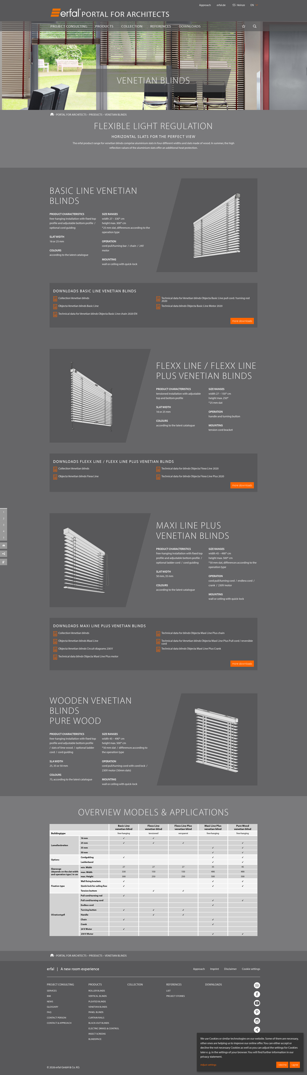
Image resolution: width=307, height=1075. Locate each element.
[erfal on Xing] (257, 1030)
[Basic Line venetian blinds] (3, 512)
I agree (294, 1064)
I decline (282, 1064)
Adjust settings (208, 1064)
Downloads (213, 984)
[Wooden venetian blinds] (3, 531)
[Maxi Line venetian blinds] (3, 525)
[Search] (254, 26)
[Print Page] (3, 545)
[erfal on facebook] (257, 994)
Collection (135, 984)
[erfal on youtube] (257, 1003)
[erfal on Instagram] (257, 1021)
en (252, 5)
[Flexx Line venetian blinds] (3, 518)
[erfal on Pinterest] (257, 1012)
